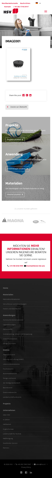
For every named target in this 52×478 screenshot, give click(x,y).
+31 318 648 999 (16, 266)
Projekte (7, 404)
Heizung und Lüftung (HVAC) (13, 359)
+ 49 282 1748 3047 (21, 7)
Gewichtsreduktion (10, 339)
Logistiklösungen (9, 325)
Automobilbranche (10, 373)
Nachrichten (25, 3)
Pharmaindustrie (9, 355)
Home (5, 288)
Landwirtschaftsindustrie (12, 397)
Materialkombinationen (11, 299)
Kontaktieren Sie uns (35, 266)
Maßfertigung (8, 438)
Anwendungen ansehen (16, 169)
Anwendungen (9, 315)
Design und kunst (9, 378)
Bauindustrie (7, 388)
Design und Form (9, 343)
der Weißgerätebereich (11, 383)
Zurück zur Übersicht (18, 107)
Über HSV (6, 415)
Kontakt (7, 7)
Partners (6, 448)
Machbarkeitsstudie (10, 3)
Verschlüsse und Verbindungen (14, 304)
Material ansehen (14, 195)
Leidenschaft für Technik (12, 434)
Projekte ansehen (14, 140)
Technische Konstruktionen (13, 320)
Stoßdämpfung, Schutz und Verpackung (17, 334)
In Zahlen (6, 420)
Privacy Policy (26, 467)
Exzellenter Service (10, 443)
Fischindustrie (8, 369)
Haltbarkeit (7, 424)
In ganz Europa (8, 429)
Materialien (8, 295)
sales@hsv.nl (40, 464)
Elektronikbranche (10, 392)
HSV (10, 10)
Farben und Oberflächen (12, 309)
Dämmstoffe (7, 329)
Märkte (6, 350)
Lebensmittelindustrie (11, 364)
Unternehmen (9, 410)
